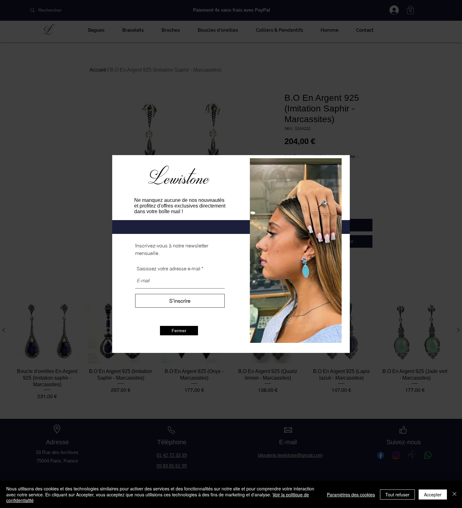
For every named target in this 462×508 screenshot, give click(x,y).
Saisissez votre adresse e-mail (168, 268)
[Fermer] (454, 494)
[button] (179, 330)
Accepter (433, 494)
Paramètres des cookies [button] (351, 494)
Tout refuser (397, 494)
